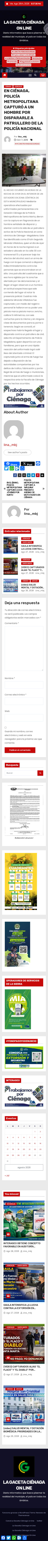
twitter (39, 1521)
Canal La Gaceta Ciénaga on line (20, 1521)
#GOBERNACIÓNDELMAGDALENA (17, 58)
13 (24, 1143)
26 (18, 1155)
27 (24, 1155)
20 (24, 1149)
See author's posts (17, 452)
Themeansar (23, 1515)
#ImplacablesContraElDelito (23, 55)
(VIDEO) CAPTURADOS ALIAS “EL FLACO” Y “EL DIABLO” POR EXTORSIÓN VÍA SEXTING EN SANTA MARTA (23, 1371)
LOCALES (35, 581)
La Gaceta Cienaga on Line (24, 1525)
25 (13, 1155)
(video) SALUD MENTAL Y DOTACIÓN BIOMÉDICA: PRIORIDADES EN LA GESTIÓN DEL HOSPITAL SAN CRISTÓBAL (23, 1433)
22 (35, 1149)
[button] (36, 75)
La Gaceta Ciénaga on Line (24, 1530)
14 (29, 1143)
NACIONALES (11, 1204)
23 (40, 1149)
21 (29, 1149)
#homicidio (12, 61)
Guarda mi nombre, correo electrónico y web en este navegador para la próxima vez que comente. (23, 737)
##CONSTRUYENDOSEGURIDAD (27, 144)
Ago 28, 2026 (13, 1251)
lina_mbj (22, 137)
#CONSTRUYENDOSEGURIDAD (23, 51)
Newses (39, 1512)
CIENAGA (8, 87)
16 (40, 1143)
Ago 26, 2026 (27, 590)
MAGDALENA (37, 58)
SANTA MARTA (27, 542)
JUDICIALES (18, 87)
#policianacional (23, 65)
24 (8, 1155)
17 (7, 1149)
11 (12, 1143)
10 (7, 1143)
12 (18, 1143)
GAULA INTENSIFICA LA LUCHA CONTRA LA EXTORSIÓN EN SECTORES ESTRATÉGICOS (20, 1308)
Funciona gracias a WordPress (15, 1512)
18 (13, 1149)
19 (18, 1149)
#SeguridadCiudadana (29, 61)
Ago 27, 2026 (27, 552)
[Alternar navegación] (30, 75)
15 (35, 1143)
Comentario (12, 623)
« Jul (7, 1175)
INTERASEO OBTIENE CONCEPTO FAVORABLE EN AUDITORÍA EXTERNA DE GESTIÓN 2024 (21, 1246)
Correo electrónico (15, 694)
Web (7, 711)
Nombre (10, 678)
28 (29, 1155)
